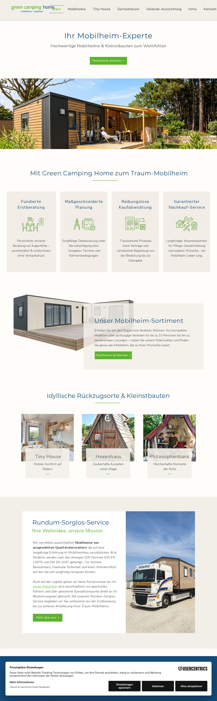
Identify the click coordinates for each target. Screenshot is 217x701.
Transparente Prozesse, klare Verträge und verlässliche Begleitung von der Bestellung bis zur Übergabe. (135, 250)
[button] (128, 9)
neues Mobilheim (45, 586)
